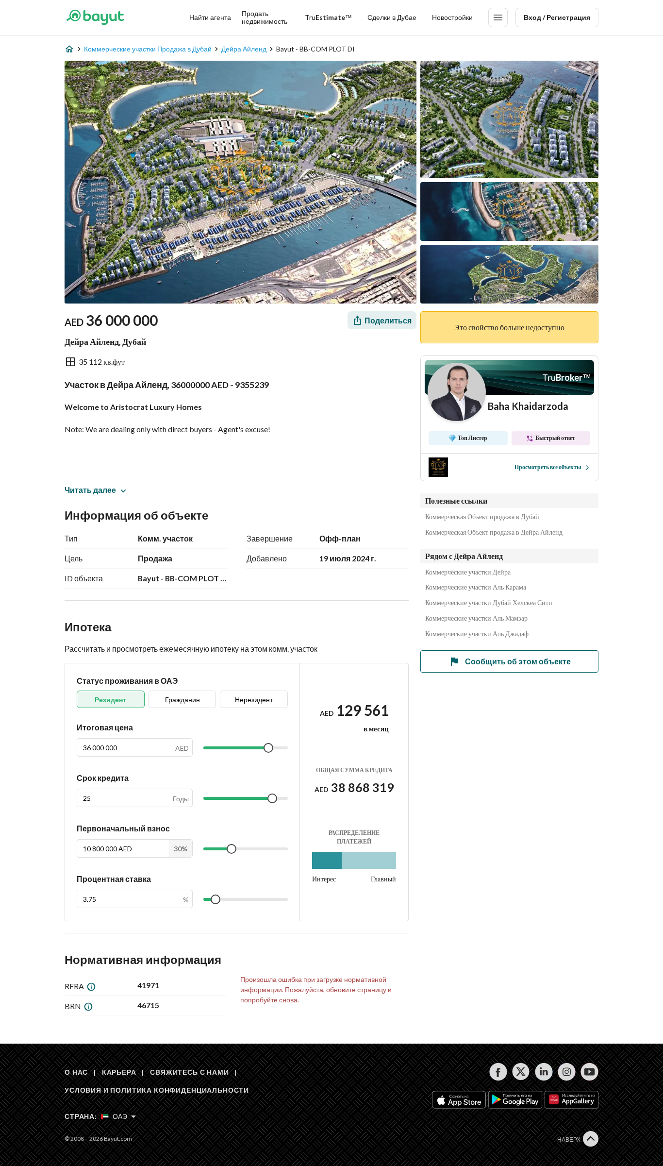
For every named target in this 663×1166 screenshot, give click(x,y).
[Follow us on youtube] (589, 1072)
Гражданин (182, 699)
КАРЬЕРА (119, 1072)
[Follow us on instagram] (567, 1072)
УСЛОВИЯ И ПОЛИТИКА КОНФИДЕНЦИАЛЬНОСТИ (157, 1090)
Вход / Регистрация (557, 17)
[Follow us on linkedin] (544, 1072)
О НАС (76, 1072)
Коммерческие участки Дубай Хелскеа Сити (488, 603)
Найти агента (210, 17)
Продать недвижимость (264, 17)
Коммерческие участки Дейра (468, 572)
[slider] (268, 748)
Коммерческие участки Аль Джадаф (477, 634)
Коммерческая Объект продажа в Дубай (482, 517)
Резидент (110, 699)
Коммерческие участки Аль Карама (475, 587)
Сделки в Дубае (391, 17)
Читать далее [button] (90, 489)
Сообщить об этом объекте (518, 661)
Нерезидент (254, 699)
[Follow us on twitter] (521, 1072)
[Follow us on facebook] (498, 1072)
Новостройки (452, 17)
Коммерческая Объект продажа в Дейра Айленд (494, 532)
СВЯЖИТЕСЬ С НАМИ (189, 1072)
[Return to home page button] (95, 17)
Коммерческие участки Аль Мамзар (476, 618)
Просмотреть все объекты (547, 467)
